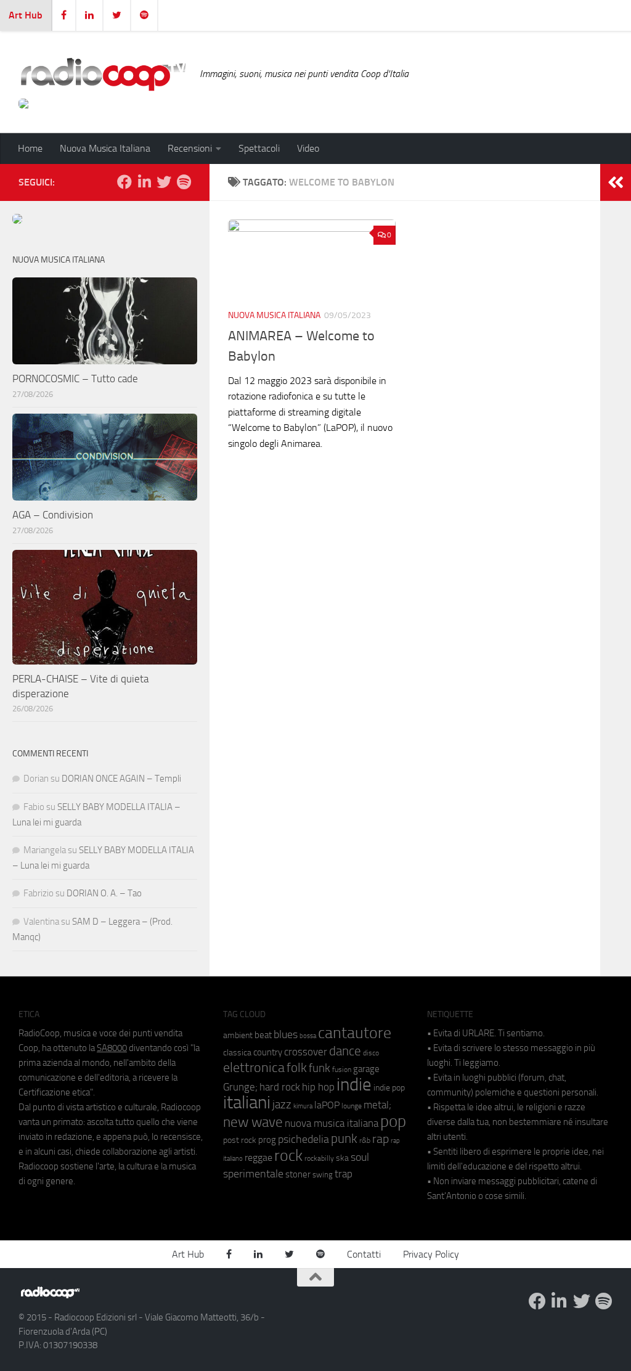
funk (319, 1068)
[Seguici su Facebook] (124, 181)
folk (297, 1067)
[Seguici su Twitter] (164, 181)
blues (286, 1034)
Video (308, 148)
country (267, 1052)
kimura (302, 1106)
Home (30, 148)
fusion (341, 1069)
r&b (364, 1140)
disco (371, 1053)
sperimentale (253, 1174)
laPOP (327, 1105)
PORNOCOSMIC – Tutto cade (75, 378)
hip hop (318, 1087)
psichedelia (303, 1139)
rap (380, 1139)
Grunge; (240, 1087)
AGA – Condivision (52, 515)
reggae (258, 1157)
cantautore (354, 1032)
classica (237, 1052)
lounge (351, 1106)
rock (288, 1155)
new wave (253, 1122)
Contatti (364, 1254)
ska (342, 1158)
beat (263, 1035)
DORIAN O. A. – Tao (104, 893)
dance (345, 1050)
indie (354, 1084)
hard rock (279, 1087)
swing (322, 1174)
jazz (281, 1104)
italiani (247, 1102)
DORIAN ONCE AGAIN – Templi (121, 778)
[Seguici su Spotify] (183, 181)
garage (366, 1068)
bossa (307, 1036)
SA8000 (112, 1048)
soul (360, 1157)
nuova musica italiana (331, 1123)
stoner (298, 1174)
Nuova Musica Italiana (105, 148)
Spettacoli (259, 148)
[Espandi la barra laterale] (615, 182)
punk (344, 1138)
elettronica (254, 1067)
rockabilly (319, 1158)
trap (343, 1174)
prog (267, 1139)
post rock (239, 1140)
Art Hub (26, 15)
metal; (377, 1105)
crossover (305, 1052)
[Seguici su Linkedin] (144, 181)
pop (393, 1121)
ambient (238, 1035)
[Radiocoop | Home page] (102, 73)
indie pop (389, 1087)
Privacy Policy (431, 1254)
